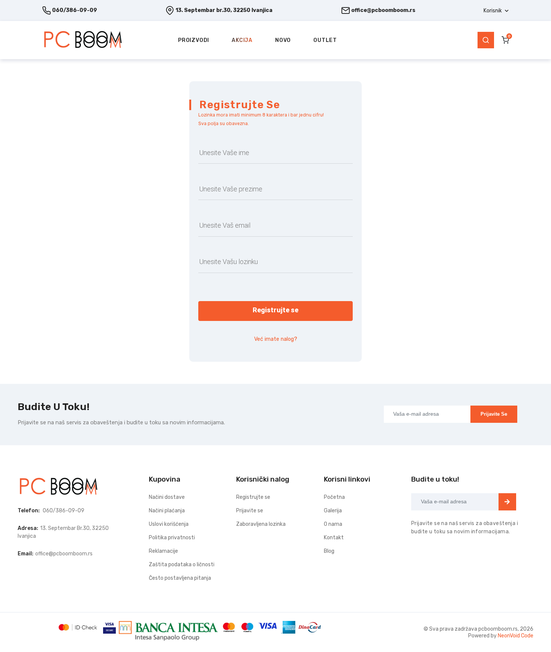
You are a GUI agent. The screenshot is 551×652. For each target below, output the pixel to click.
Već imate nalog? (275, 339)
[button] (496, 10)
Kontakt (334, 537)
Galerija (333, 510)
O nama (333, 524)
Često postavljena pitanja (180, 578)
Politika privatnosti (172, 537)
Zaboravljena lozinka (261, 524)
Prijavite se (494, 414)
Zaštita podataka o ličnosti (181, 564)
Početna (334, 497)
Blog (329, 551)
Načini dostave (167, 497)
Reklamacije (163, 551)
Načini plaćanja (167, 510)
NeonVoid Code (515, 636)
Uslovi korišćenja (169, 524)
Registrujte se (253, 497)
